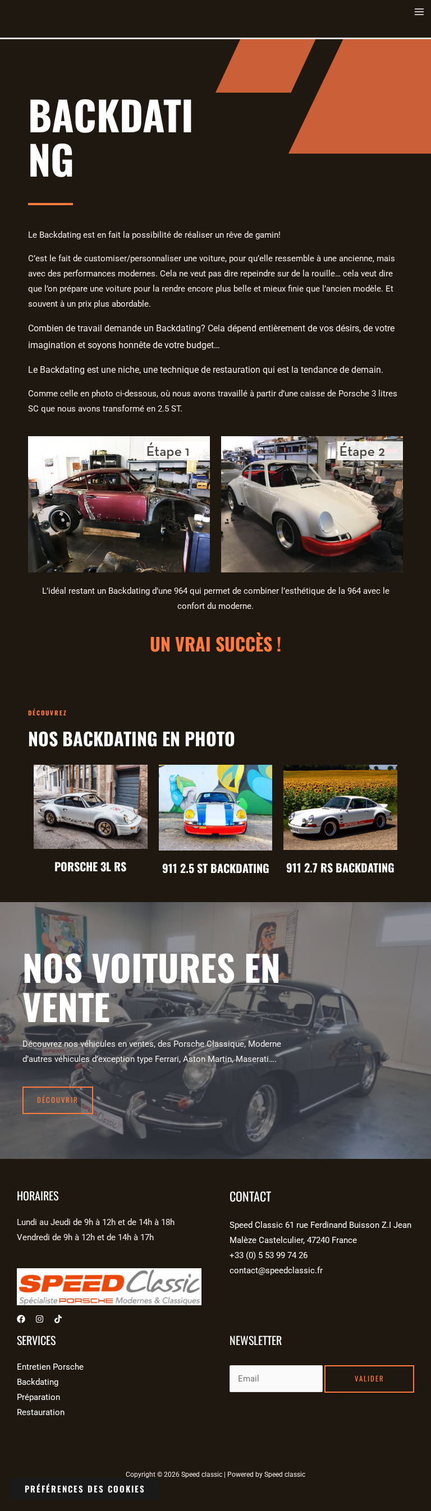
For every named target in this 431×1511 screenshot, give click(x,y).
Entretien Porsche (50, 1367)
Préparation (38, 1397)
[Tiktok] (58, 1319)
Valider (369, 1378)
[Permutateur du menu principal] (419, 12)
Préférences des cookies (85, 1488)
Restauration (41, 1412)
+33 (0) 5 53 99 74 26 (269, 1255)
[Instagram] (39, 1319)
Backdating (37, 1382)
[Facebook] (21, 1319)
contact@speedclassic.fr (276, 1270)
